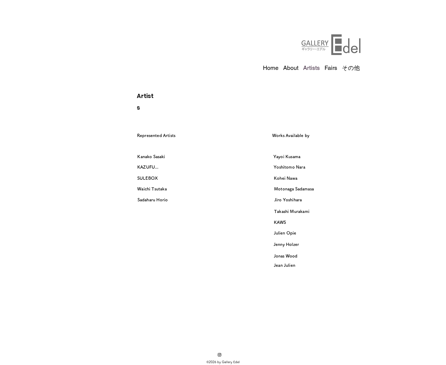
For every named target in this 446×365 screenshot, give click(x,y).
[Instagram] (219, 354)
